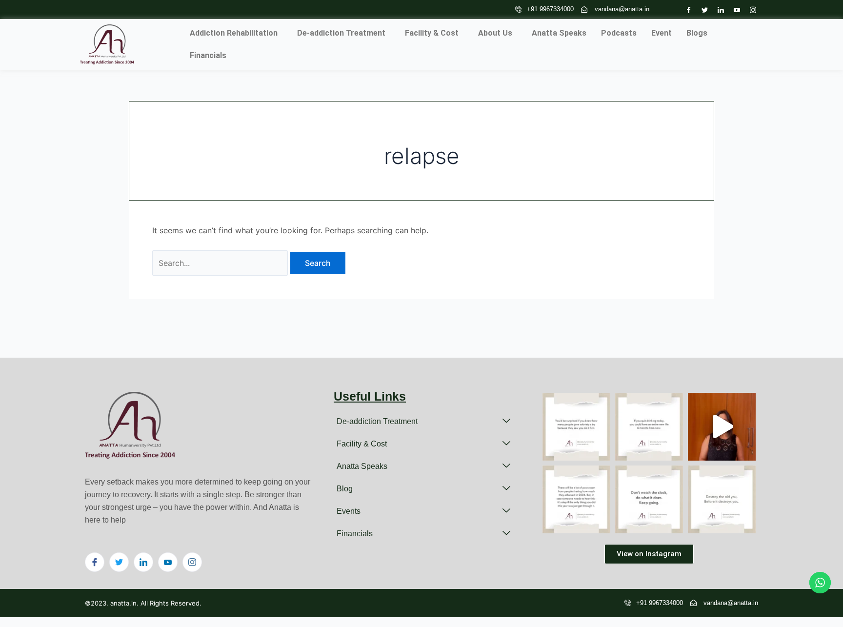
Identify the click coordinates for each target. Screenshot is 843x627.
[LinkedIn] (718, 9)
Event (661, 33)
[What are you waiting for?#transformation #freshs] (649, 499)
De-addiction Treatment (341, 33)
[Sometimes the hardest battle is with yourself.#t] (722, 499)
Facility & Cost (432, 33)
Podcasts (619, 33)
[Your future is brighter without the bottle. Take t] (722, 427)
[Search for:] (221, 263)
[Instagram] (750, 9)
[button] (236, 33)
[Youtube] (734, 9)
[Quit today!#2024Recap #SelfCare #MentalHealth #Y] (649, 427)
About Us (495, 33)
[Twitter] (702, 9)
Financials (208, 55)
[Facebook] (686, 9)
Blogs (696, 33)
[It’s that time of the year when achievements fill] (576, 499)
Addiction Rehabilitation (234, 33)
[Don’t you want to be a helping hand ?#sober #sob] (576, 427)
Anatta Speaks (559, 33)
